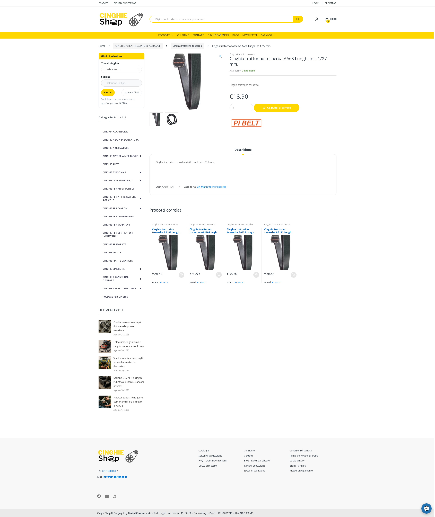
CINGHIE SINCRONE (122, 268)
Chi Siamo (249, 450)
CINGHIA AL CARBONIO (115, 131)
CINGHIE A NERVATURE (116, 147)
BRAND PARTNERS (218, 35)
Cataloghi (203, 450)
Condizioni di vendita (301, 450)
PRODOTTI (164, 35)
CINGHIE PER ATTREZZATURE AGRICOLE (137, 45)
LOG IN (315, 3)
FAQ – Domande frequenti (212, 460)
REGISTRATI (330, 3)
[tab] (243, 151)
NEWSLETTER (250, 35)
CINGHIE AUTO (111, 164)
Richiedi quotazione (254, 465)
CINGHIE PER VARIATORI (116, 224)
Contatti (248, 455)
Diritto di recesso (207, 465)
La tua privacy (297, 460)
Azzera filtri (132, 92)
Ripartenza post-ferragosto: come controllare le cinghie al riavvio (128, 401)
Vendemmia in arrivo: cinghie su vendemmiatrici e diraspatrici (129, 362)
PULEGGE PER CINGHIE (115, 296)
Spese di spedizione (254, 470)
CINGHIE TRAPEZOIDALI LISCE (122, 288)
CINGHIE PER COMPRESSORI (118, 216)
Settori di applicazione (210, 455)
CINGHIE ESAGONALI (122, 172)
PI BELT (164, 282)
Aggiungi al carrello (279, 107)
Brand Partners (298, 465)
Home (102, 45)
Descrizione (243, 150)
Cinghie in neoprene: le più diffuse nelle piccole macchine (128, 326)
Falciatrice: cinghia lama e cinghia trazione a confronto (129, 344)
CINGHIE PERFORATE (114, 244)
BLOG (235, 35)
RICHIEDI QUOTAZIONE (125, 3)
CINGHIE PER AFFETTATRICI (118, 188)
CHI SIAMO (183, 35)
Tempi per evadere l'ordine (304, 455)
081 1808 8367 (110, 471)
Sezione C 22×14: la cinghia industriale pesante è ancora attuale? (129, 382)
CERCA (108, 92)
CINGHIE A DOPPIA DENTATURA (120, 139)
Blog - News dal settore (257, 460)
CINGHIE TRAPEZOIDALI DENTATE (122, 278)
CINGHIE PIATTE (112, 252)
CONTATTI (103, 3)
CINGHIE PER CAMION (122, 208)
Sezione (105, 76)
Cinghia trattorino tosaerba (187, 45)
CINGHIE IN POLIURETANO (122, 180)
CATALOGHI (267, 35)
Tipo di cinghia (110, 63)
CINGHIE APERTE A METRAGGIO (122, 156)
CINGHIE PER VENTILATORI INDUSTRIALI (118, 234)
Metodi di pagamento (301, 470)
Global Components (140, 513)
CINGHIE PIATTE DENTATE (118, 260)
